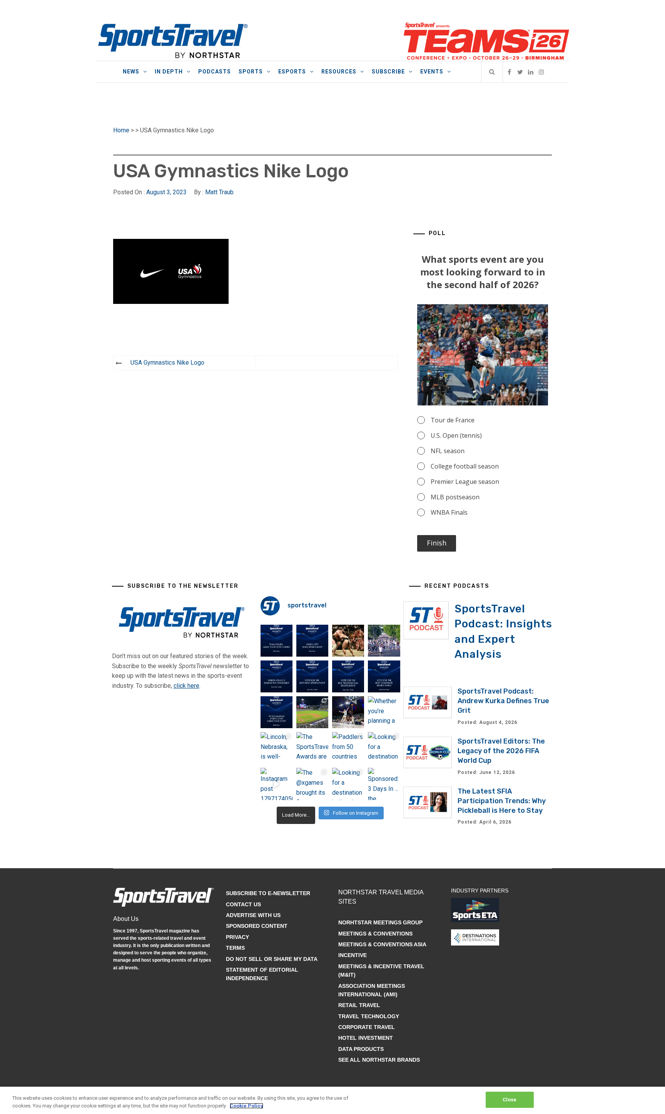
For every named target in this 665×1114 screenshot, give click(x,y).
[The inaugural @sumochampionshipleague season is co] (348, 641)
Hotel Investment (365, 1038)
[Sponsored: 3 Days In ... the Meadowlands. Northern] (384, 784)
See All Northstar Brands (379, 1060)
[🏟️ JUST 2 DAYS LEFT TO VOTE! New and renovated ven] (276, 676)
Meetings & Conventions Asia (382, 944)
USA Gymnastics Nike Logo (167, 362)
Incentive (352, 955)
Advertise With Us (253, 915)
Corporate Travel (366, 1027)
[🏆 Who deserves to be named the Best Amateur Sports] (276, 712)
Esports (292, 71)
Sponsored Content (256, 926)
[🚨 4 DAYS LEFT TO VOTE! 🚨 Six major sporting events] (348, 676)
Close (510, 1099)
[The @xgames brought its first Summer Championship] (312, 784)
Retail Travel (359, 1005)
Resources (338, 71)
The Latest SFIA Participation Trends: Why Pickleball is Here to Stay (502, 801)
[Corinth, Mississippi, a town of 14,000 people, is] (384, 641)
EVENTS (431, 71)
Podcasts (214, 71)
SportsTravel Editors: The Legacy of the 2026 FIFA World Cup (501, 751)
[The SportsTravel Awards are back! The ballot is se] (312, 748)
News (131, 71)
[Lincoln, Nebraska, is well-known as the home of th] (276, 748)
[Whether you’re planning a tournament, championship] (348, 712)
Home (121, 130)
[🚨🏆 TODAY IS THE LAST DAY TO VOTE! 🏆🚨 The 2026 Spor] (276, 641)
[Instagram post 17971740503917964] (276, 784)
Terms (235, 948)
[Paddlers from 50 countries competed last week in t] (348, 748)
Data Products (361, 1049)
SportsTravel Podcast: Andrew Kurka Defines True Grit (503, 701)
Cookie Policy (246, 1106)
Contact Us (243, 904)
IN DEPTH (169, 71)
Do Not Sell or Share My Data (271, 959)
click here (186, 685)
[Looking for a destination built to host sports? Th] (384, 748)
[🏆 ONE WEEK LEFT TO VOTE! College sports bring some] (384, 676)
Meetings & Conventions (375, 934)
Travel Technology (368, 1016)
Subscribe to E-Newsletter (268, 893)
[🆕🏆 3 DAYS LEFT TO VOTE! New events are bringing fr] (312, 676)
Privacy (237, 937)
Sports (251, 71)
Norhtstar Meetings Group (380, 922)
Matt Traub (219, 192)
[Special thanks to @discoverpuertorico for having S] (312, 712)
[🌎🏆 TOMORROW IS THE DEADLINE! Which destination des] (312, 641)
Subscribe (388, 71)
